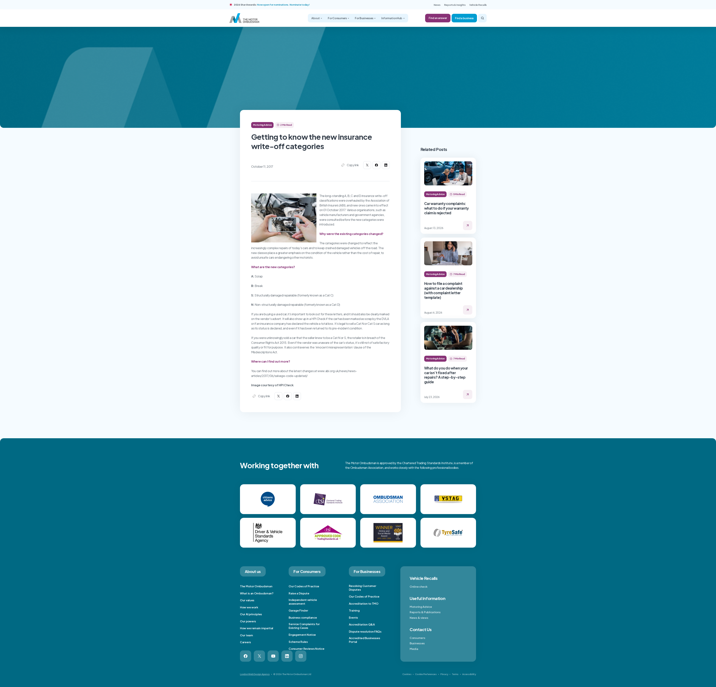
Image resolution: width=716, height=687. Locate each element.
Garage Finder (298, 610)
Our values (247, 600)
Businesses (417, 643)
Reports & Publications (425, 612)
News (437, 4)
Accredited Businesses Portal (364, 639)
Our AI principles (251, 614)
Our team (246, 635)
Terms (455, 674)
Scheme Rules (298, 641)
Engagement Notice (302, 634)
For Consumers (337, 18)
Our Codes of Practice (304, 586)
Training (354, 610)
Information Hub (392, 18)
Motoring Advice (421, 606)
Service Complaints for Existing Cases (304, 625)
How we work (249, 607)
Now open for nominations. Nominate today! (283, 4)
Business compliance (303, 617)
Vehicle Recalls (478, 4)
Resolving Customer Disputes (362, 587)
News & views (419, 617)
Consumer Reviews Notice (306, 648)
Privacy (444, 674)
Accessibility (469, 674)
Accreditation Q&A (362, 624)
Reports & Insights (455, 4)
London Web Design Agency (255, 674)
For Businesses (364, 18)
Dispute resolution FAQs (365, 631)
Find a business (464, 18)
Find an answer (438, 18)
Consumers (417, 637)
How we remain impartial (256, 628)
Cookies (406, 674)
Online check (418, 586)
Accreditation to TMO (364, 603)
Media (414, 648)
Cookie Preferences (426, 674)
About (315, 18)
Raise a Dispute (299, 593)
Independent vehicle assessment (303, 601)
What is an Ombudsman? (257, 593)
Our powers (248, 621)
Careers (245, 642)
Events (353, 617)
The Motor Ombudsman (256, 586)
